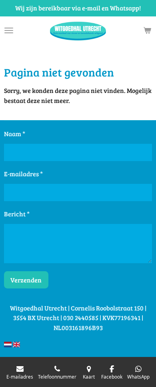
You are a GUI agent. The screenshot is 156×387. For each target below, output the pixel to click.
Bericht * (17, 213)
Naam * (14, 133)
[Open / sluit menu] (9, 30)
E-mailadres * (23, 173)
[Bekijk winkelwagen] (147, 30)
